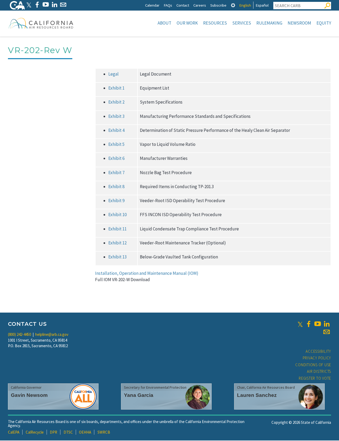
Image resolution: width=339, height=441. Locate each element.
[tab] (233, 5)
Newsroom (299, 23)
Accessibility (318, 351)
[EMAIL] (63, 5)
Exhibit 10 (117, 214)
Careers (199, 5)
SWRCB (103, 432)
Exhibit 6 (116, 158)
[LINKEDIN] (54, 5)
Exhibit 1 (116, 88)
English (245, 5)
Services (241, 23)
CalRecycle (35, 432)
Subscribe (218, 5)
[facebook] (308, 324)
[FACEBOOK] (37, 5)
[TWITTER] (29, 5)
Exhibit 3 (116, 116)
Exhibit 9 (116, 200)
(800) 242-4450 (19, 334)
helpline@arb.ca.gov (51, 334)
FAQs (168, 5)
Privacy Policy (317, 357)
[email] (326, 331)
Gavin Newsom (29, 395)
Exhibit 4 (116, 130)
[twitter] (300, 324)
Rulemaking (269, 23)
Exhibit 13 (117, 257)
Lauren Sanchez (257, 395)
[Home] (41, 23)
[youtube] (317, 324)
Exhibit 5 (116, 144)
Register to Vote (315, 378)
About (164, 23)
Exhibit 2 (116, 102)
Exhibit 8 (116, 186)
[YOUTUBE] (45, 5)
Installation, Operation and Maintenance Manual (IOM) (146, 273)
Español (262, 5)
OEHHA (85, 432)
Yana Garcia (138, 395)
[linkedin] (326, 324)
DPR (53, 432)
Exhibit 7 (116, 172)
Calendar (152, 5)
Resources (215, 23)
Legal (113, 74)
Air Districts (319, 371)
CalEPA (13, 432)
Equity (323, 23)
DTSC (68, 432)
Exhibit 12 (117, 243)
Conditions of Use (313, 364)
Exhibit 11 (117, 229)
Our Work (187, 23)
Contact (182, 5)
